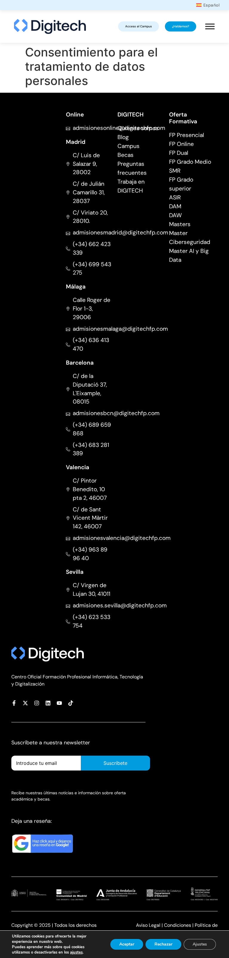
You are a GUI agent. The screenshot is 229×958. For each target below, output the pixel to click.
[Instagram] (36, 703)
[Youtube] (59, 703)
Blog (123, 137)
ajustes (76, 952)
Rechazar (163, 944)
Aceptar (126, 944)
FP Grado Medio (190, 162)
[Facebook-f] (14, 703)
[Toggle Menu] (210, 26)
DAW (175, 215)
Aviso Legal (148, 925)
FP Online (181, 144)
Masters (180, 224)
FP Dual (178, 153)
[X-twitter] (25, 703)
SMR (174, 170)
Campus (128, 146)
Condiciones (177, 925)
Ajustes (200, 944)
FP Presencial (186, 135)
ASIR (175, 197)
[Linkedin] (48, 703)
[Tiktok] (70, 703)
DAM (175, 206)
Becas (125, 155)
